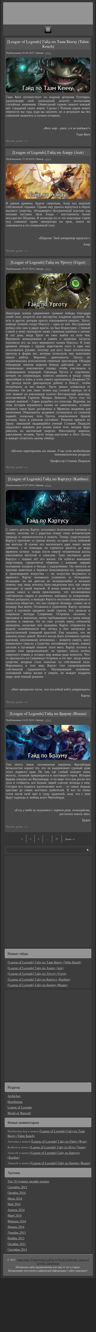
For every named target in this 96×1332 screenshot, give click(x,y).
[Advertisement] (32, 901)
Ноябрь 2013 (16, 1238)
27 (57, 839)
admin (48, 52)
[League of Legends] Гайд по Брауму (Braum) (48, 713)
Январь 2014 (16, 1227)
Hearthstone (15, 1102)
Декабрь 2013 (17, 1232)
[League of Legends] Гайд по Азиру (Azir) (48, 152)
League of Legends (20, 1107)
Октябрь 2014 (17, 1192)
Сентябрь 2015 (17, 1187)
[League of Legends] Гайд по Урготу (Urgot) (48, 262)
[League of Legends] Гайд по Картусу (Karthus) (48, 478)
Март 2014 (15, 1215)
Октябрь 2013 (17, 1244)
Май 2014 (14, 1204)
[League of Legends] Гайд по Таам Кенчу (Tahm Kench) (48, 44)
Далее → (70, 839)
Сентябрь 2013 (17, 1249)
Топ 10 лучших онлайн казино (28, 1181)
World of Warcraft (19, 1113)
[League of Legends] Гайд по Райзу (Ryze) (59, 1141)
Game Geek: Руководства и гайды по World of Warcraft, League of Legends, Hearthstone (53, 1261)
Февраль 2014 (17, 1221)
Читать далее (16, 141)
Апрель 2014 (16, 1210)
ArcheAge (14, 1096)
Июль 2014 (15, 1198)
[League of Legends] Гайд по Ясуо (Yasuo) (58, 1147)
